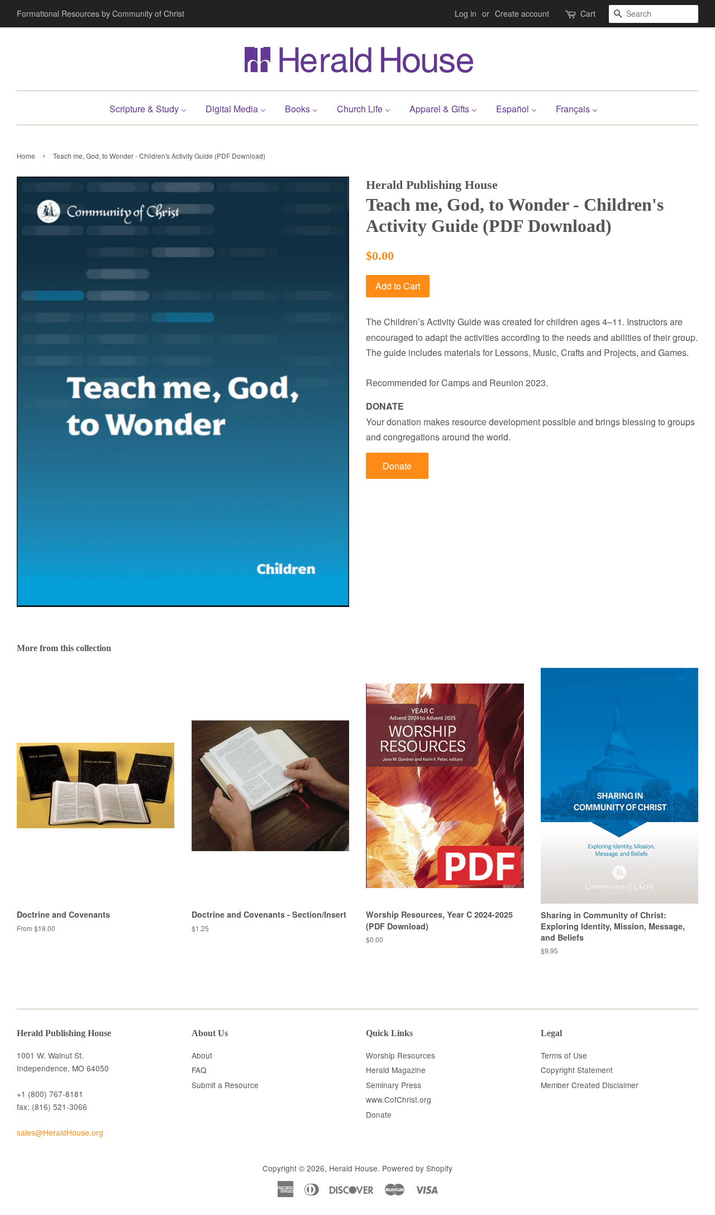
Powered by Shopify (417, 1168)
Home (26, 155)
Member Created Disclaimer (589, 1084)
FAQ (199, 1069)
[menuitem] (152, 107)
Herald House (353, 1168)
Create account (522, 13)
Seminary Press (393, 1084)
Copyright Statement (577, 1069)
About (202, 1055)
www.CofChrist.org (398, 1099)
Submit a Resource (225, 1084)
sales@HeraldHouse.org (60, 1132)
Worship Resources (400, 1055)
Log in (465, 13)
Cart (587, 13)
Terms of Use (564, 1055)
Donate (397, 465)
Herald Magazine (396, 1069)
